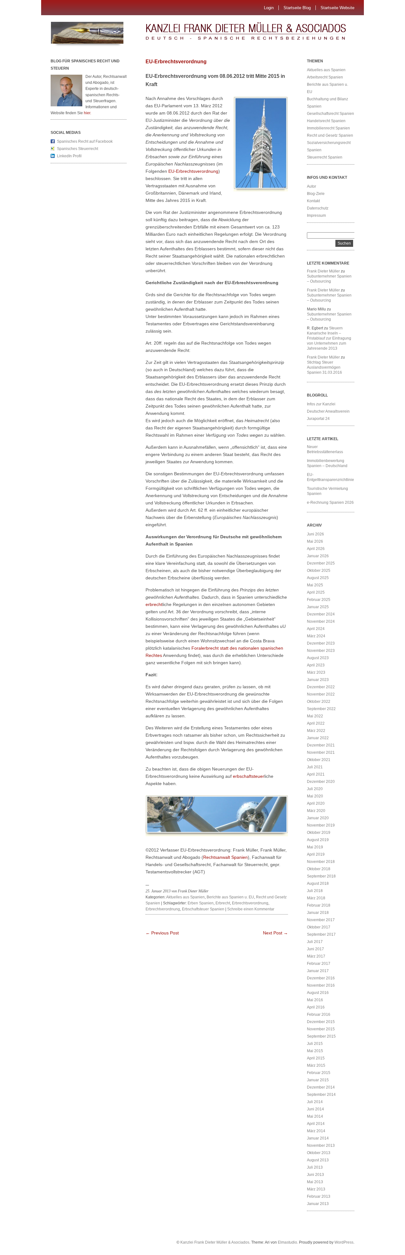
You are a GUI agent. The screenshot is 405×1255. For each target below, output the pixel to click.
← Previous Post (162, 932)
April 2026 (316, 548)
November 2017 (321, 920)
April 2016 (316, 1007)
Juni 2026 (315, 534)
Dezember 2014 (321, 1087)
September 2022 (321, 709)
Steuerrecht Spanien (324, 157)
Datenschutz (317, 208)
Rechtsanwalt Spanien (225, 857)
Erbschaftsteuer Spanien (203, 909)
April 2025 (316, 592)
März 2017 (316, 956)
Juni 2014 (315, 1109)
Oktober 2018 (318, 869)
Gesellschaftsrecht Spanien (330, 113)
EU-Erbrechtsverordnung (176, 61)
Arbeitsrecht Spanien (325, 77)
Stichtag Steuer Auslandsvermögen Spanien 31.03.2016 (324, 367)
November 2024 (321, 621)
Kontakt (313, 201)
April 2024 (316, 629)
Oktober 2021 (318, 760)
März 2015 (316, 1065)
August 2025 (318, 578)
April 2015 (316, 1058)
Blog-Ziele (316, 193)
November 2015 (321, 1029)
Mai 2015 (315, 1051)
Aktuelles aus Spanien (185, 897)
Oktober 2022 (318, 701)
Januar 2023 (318, 679)
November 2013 (321, 1145)
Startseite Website (337, 7)
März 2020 (316, 811)
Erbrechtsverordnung (250, 903)
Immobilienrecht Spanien (328, 128)
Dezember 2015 (321, 1022)
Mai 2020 (315, 796)
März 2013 (316, 1189)
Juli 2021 (315, 767)
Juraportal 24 (318, 418)
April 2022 (316, 723)
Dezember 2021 (321, 745)
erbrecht (154, 604)
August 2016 (318, 992)
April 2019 (316, 854)
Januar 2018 (318, 912)
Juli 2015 (315, 1043)
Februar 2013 (318, 1196)
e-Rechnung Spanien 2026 (330, 502)
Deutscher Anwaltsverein (328, 411)
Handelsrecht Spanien (326, 121)
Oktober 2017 (318, 927)
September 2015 (321, 1036)
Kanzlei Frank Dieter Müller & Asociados (214, 1242)
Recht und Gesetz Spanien (330, 135)
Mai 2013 (315, 1182)
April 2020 (316, 803)
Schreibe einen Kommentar (250, 909)
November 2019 (321, 825)
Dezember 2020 (321, 781)
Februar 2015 (318, 1073)
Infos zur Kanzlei (321, 404)
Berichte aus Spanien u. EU (230, 897)
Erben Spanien (201, 903)
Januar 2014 (318, 1138)
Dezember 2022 (321, 687)
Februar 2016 (318, 1014)
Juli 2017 (315, 942)
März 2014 (316, 1131)
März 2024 (316, 636)
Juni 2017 (315, 949)
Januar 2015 (318, 1080)
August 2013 (318, 1160)
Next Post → (275, 932)
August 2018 (318, 883)
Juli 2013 (315, 1167)
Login (269, 7)
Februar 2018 (318, 905)
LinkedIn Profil (69, 156)
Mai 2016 (315, 1000)
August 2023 (318, 658)
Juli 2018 (315, 891)
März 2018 (316, 898)
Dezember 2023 (321, 643)
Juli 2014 (315, 1102)
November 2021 (321, 752)
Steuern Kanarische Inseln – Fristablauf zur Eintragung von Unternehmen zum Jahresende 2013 (329, 338)
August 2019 (318, 840)
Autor (311, 186)
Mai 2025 (315, 585)
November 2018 (321, 861)
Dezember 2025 (321, 563)
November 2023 (321, 650)
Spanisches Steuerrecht (77, 149)
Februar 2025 (318, 599)
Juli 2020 (315, 789)
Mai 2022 (315, 716)
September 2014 (321, 1094)
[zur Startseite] (258, 33)
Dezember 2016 (321, 978)
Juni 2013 (315, 1174)
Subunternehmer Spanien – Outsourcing (329, 279)
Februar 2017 (318, 963)
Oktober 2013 (318, 1153)
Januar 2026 (318, 556)
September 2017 (321, 934)
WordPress (343, 1242)
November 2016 (321, 985)
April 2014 (316, 1123)
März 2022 (316, 730)
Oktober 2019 (318, 832)
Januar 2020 (318, 818)
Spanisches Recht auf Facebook (85, 141)
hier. (87, 113)
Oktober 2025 (318, 570)
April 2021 (316, 774)
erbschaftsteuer (248, 776)
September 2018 (321, 876)
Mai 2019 (315, 847)
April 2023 (316, 665)
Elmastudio (287, 1242)
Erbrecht (222, 903)
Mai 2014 (315, 1116)
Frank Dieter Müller (323, 271)
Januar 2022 (318, 738)
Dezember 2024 (321, 614)
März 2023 (316, 672)
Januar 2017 (318, 971)
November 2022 (321, 694)
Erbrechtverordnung (163, 909)
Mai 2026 (315, 541)
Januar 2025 (318, 607)
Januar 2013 (318, 1204)
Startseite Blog (297, 7)
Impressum (316, 215)
